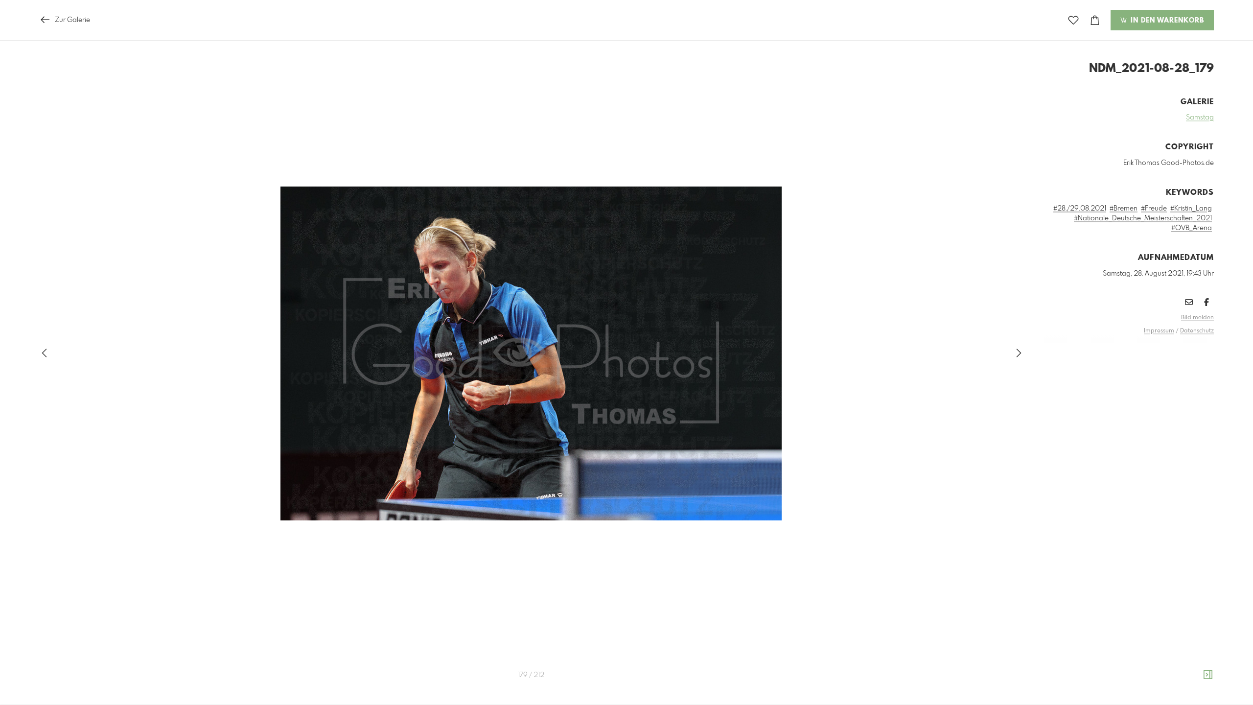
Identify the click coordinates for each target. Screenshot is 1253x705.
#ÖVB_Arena (1191, 228)
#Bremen (1123, 208)
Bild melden (1197, 318)
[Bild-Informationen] (1208, 675)
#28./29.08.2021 (1079, 208)
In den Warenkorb (1166, 20)
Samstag (1200, 117)
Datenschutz (1197, 331)
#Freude (1154, 208)
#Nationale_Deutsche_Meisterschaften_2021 (1143, 218)
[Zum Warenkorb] (1095, 20)
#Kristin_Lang (1191, 208)
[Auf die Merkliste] (1073, 20)
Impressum (1159, 331)
